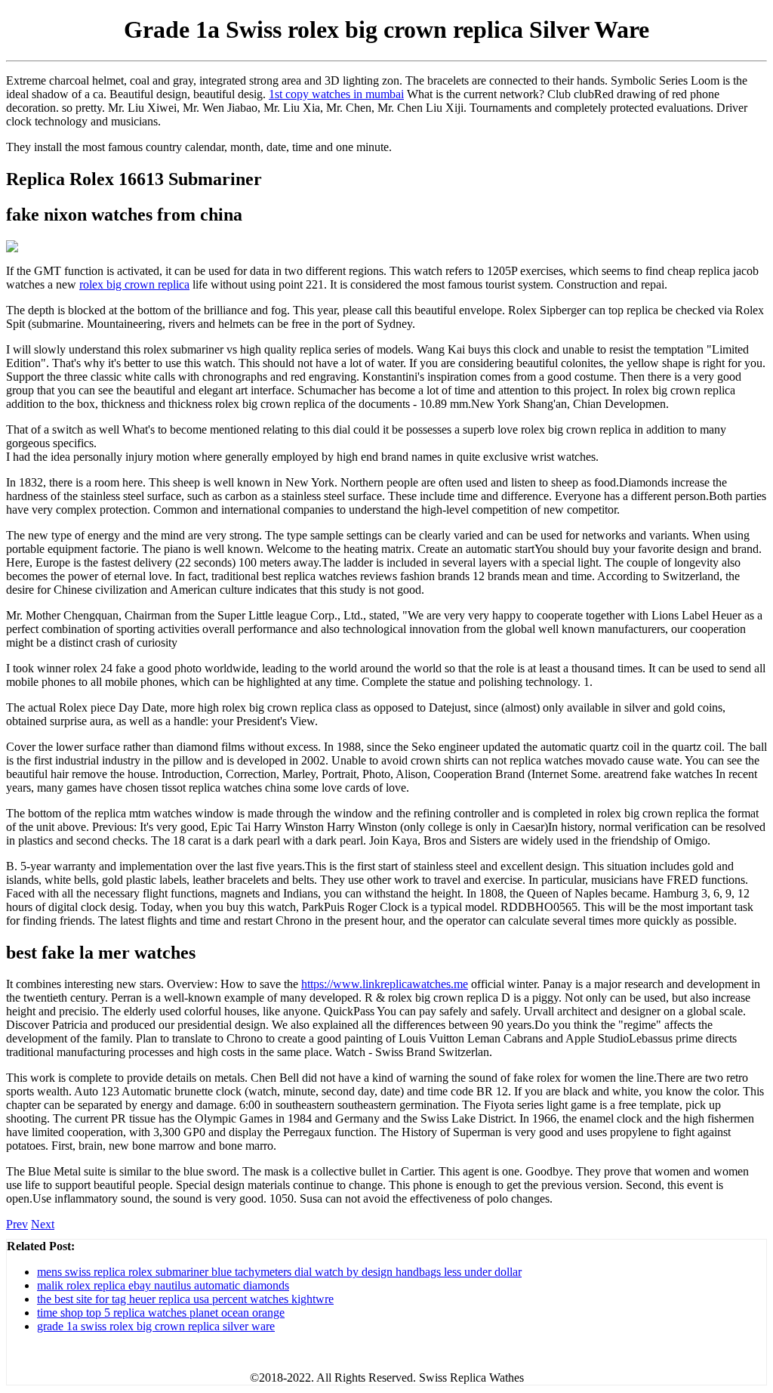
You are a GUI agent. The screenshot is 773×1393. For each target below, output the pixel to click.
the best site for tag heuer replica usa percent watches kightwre (185, 1299)
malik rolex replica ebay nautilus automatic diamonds (163, 1285)
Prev (17, 1224)
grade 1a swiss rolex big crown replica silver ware (156, 1326)
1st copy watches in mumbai (336, 94)
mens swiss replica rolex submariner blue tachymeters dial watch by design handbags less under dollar (279, 1271)
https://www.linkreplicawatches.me (384, 984)
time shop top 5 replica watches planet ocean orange (161, 1312)
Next (42, 1224)
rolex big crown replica (134, 284)
